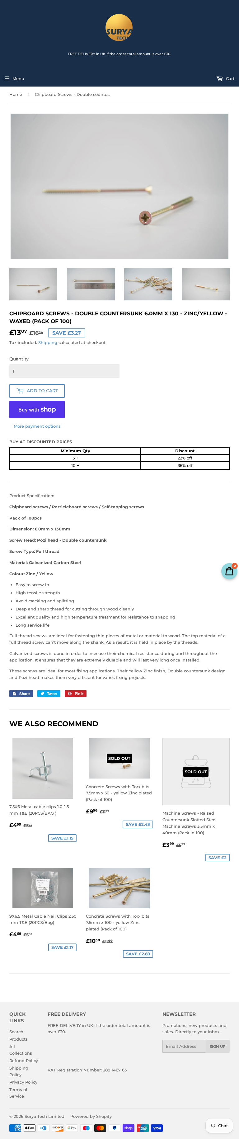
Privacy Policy (23, 1082)
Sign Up (218, 1046)
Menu (18, 78)
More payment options (37, 426)
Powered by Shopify (91, 1116)
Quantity (19, 359)
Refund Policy (23, 1060)
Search (16, 1031)
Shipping (47, 342)
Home (15, 94)
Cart (229, 78)
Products (18, 1039)
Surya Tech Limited (44, 1116)
